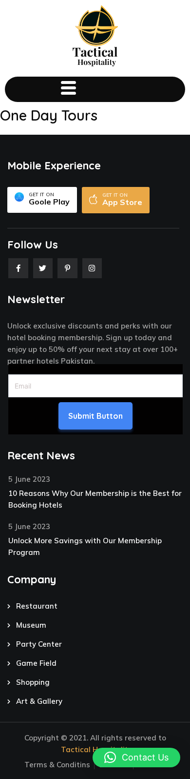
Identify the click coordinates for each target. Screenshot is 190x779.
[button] (136, 757)
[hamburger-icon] (68, 89)
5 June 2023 (29, 479)
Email (17, 368)
